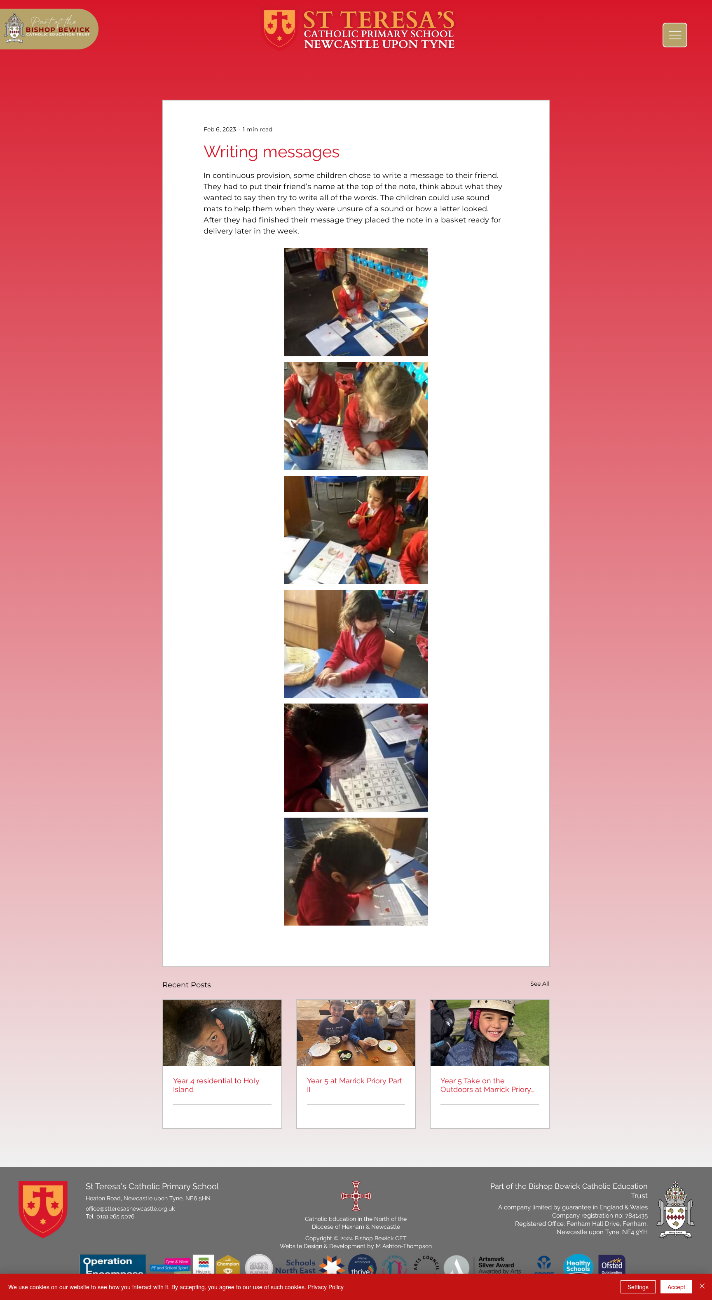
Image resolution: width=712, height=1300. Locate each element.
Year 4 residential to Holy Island (216, 1085)
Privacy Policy (326, 1287)
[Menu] (675, 35)
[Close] (702, 1286)
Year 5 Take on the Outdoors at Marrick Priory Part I (485, 1085)
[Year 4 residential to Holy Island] (222, 1033)
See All (540, 983)
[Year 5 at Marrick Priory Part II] (356, 1033)
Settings (638, 1287)
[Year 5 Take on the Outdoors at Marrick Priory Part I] (490, 1033)
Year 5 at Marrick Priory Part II (354, 1085)
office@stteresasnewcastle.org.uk (130, 1208)
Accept (676, 1287)
